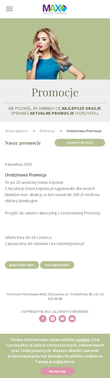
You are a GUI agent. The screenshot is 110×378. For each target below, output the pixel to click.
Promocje (47, 130)
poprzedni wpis (22, 264)
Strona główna (16, 130)
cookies (82, 339)
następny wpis (57, 264)
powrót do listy (80, 142)
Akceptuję (57, 371)
